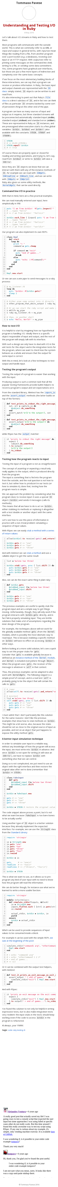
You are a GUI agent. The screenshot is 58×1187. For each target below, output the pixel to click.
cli (24, 1030)
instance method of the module (35, 657)
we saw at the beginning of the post (27, 939)
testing (20, 1030)
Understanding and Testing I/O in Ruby (29, 27)
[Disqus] (29, 1069)
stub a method (34, 552)
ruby (15, 1030)
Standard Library (19, 832)
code (10, 1030)
